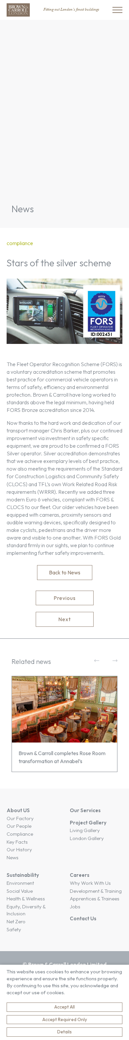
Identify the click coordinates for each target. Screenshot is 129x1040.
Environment (20, 883)
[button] (64, 724)
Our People (19, 826)
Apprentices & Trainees (94, 898)
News (13, 857)
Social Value (20, 891)
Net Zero (16, 921)
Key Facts (17, 842)
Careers (79, 875)
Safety (14, 929)
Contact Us (83, 918)
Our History (19, 849)
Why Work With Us (90, 883)
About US (18, 810)
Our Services (85, 810)
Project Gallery (88, 822)
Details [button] (64, 1032)
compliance (20, 243)
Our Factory (20, 818)
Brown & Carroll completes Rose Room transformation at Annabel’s (62, 757)
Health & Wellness (26, 898)
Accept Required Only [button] (64, 1019)
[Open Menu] (117, 10)
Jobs (75, 906)
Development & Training (96, 891)
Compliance (20, 834)
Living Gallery (85, 830)
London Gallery (87, 838)
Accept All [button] (64, 1007)
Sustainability (23, 875)
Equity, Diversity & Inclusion (26, 910)
